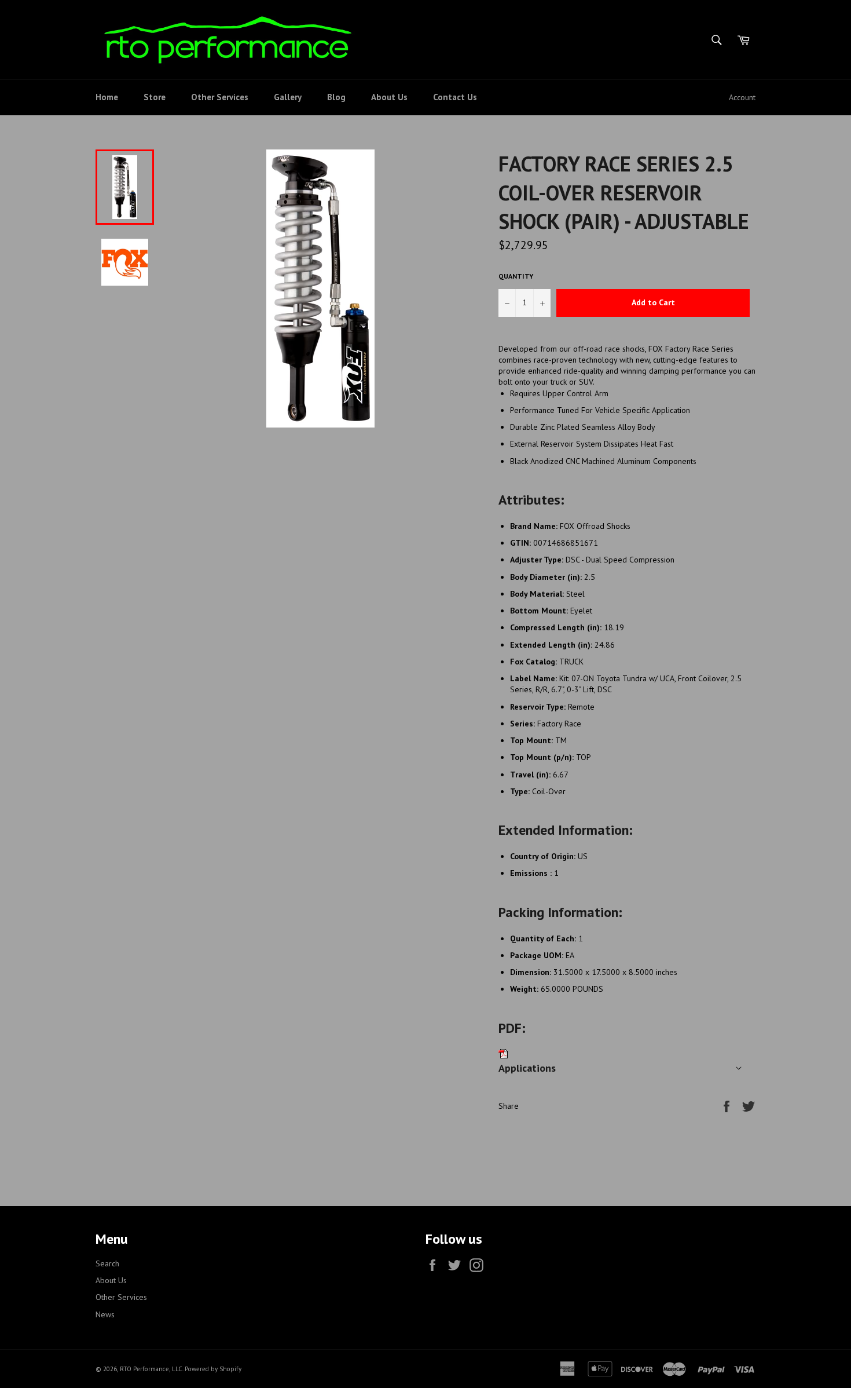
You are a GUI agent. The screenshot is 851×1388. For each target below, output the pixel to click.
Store (155, 97)
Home (107, 97)
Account (742, 97)
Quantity (515, 276)
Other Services (219, 97)
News (105, 1314)
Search (107, 1263)
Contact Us (455, 97)
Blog (336, 97)
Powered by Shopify (213, 1369)
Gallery (288, 97)
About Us (389, 97)
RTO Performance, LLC (151, 1369)
